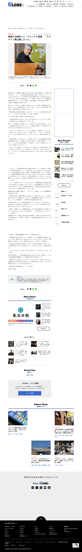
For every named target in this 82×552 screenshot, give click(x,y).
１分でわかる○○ (70, 4)
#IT (13, 434)
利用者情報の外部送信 (63, 542)
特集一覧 (41, 1)
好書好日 (36, 530)
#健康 (32, 465)
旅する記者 (62, 4)
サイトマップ (19, 542)
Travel (56, 6)
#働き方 (10, 434)
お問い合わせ (21, 545)
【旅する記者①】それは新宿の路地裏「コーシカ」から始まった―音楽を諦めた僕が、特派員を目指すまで (64, 431)
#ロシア (56, 435)
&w (8, 528)
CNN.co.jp (22, 528)
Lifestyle (48, 6)
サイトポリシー (27, 542)
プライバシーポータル (38, 542)
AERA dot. (22, 532)
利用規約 (7, 543)
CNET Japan (22, 526)
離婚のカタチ (8, 536)
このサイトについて (9, 542)
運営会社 (7, 545)
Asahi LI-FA (51, 532)
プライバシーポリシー (51, 542)
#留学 (63, 435)
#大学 (60, 435)
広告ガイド (13, 545)
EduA (6, 530)
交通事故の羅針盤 (53, 534)
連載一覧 (46, 1)
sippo (36, 526)
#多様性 (21, 434)
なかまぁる (37, 532)
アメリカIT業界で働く (40, 4)
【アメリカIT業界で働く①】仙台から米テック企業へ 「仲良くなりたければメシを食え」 (17, 429)
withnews (7, 534)
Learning (63, 6)
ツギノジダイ (52, 530)
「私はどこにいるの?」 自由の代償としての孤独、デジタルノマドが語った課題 (64, 460)
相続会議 (51, 528)
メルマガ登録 (68, 1)
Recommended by (68, 180)
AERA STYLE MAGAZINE (40, 534)
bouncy (21, 534)
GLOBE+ (16, 4)
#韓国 (27, 375)
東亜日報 (19, 277)
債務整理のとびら (23, 536)
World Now (32, 6)
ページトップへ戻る (41, 521)
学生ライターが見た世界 (52, 4)
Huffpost (21, 530)
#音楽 (56, 436)
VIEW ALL (43, 328)
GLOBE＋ (37, 528)
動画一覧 (51, 1)
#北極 (39, 465)
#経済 (71, 435)
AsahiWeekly (67, 531)
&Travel (11, 528)
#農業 (49, 465)
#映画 (31, 375)
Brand (71, 6)
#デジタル (57, 465)
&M (5, 528)
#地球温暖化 (44, 465)
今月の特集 (35, 1)
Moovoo (6, 532)
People (40, 6)
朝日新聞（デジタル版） (10, 526)
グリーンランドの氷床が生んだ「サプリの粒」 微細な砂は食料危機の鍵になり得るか (40, 460)
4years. (50, 526)
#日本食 (16, 434)
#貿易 (36, 465)
